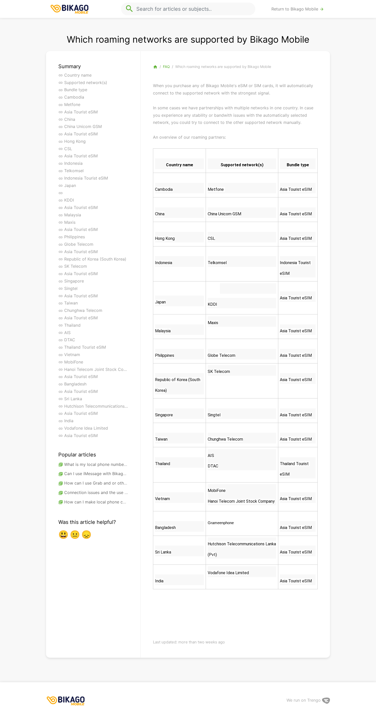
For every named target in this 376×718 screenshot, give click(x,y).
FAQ (166, 66)
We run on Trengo (304, 700)
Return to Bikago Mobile (297, 9)
